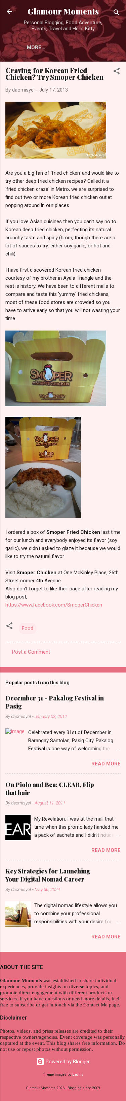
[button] (117, 72)
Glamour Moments (63, 11)
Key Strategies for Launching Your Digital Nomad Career (47, 875)
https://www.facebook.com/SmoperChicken (53, 605)
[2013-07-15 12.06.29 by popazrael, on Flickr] (55, 405)
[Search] (117, 13)
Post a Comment (31, 652)
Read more (106, 764)
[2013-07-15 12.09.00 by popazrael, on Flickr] (43, 516)
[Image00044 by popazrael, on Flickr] (55, 157)
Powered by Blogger (67, 1062)
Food (27, 628)
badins (77, 1074)
